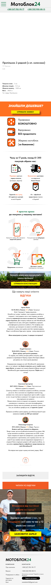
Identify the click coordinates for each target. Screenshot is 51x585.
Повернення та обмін (12, 575)
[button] (25, 112)
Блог (7, 582)
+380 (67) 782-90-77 (29, 567)
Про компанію (10, 567)
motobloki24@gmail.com (30, 582)
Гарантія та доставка (9, 579)
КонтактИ (26, 564)
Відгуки (8, 571)
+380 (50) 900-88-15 (29, 571)
